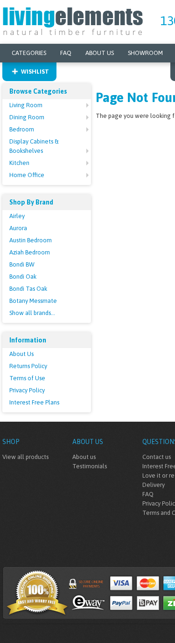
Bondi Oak (22, 276)
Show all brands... (32, 312)
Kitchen (19, 162)
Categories (29, 52)
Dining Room (26, 117)
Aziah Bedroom (29, 252)
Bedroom (21, 129)
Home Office (26, 174)
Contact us (156, 456)
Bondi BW (22, 264)
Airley (17, 215)
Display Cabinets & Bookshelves (34, 146)
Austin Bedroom (30, 240)
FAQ (65, 52)
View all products (25, 456)
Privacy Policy (27, 390)
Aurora (18, 228)
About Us (99, 52)
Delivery (153, 484)
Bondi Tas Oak (28, 288)
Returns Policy (28, 366)
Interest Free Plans (34, 402)
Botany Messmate (33, 300)
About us (84, 456)
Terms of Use (27, 378)
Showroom (145, 52)
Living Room (25, 105)
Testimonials (89, 466)
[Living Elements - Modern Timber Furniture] (73, 20)
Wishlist (35, 71)
